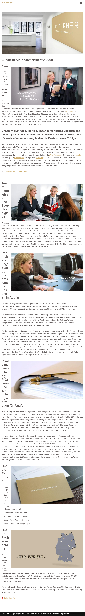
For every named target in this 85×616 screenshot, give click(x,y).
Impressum (47, 614)
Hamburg (69, 111)
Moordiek (78, 155)
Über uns (33, 614)
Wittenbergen (19, 158)
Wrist (51, 155)
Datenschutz (57, 614)
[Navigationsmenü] (81, 3)
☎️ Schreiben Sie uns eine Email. (14, 171)
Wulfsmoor (39, 158)
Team (40, 614)
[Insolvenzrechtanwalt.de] (8, 3)
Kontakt (66, 614)
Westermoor (58, 155)
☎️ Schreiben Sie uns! (10, 598)
